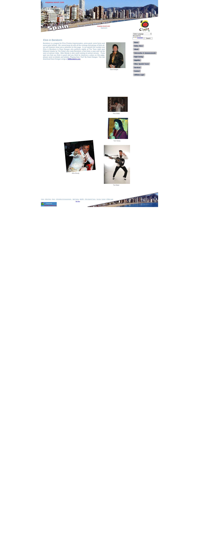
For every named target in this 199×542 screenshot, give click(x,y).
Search (148, 38)
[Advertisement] (141, 109)
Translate (140, 38)
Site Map (78, 201)
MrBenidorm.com (74, 59)
